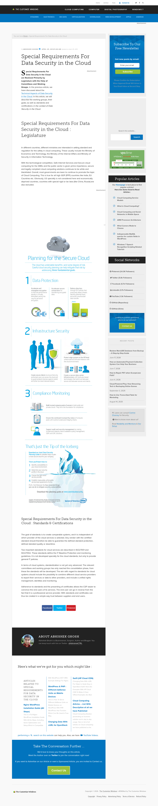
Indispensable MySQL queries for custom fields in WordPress (128, 236)
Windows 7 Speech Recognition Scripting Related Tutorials (129, 247)
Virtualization (78, 17)
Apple (128, 17)
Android (140, 17)
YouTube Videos (90, 735)
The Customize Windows (25, 9)
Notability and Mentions (126, 423)
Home (98, 3)
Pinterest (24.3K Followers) (122, 271)
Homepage (120, 184)
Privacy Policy (101, 796)
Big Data (63, 17)
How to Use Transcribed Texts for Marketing (123, 396)
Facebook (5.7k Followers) (123, 284)
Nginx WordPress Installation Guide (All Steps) (34, 708)
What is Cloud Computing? (128, 206)
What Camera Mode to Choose (126, 227)
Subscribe (128, 72)
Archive (106, 3)
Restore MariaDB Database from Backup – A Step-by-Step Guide (127, 352)
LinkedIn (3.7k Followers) (122, 290)
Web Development (113, 17)
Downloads (95, 17)
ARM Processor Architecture (129, 220)
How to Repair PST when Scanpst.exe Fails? (125, 374)
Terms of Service (129, 796)
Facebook (47, 608)
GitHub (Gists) (117, 308)
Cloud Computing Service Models (127, 199)
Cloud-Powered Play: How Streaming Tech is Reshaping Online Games (125, 385)
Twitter (59, 608)
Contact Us (125, 3)
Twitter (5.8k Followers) (122, 277)
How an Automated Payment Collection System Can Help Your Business (126, 363)
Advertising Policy (114, 796)
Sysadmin (34, 17)
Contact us (127, 326)
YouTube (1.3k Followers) (122, 296)
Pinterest (71, 608)
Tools (113, 3)
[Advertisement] (54, 27)
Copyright (91, 796)
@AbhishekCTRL (75, 643)
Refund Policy (141, 796)
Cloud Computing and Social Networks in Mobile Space (129, 213)
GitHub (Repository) (119, 302)
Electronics (49, 17)
